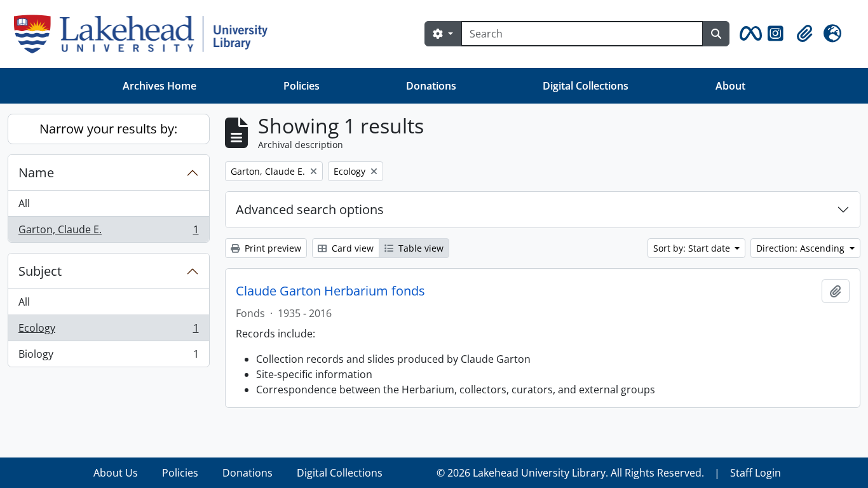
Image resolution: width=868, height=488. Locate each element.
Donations (431, 86)
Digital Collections (585, 86)
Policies (301, 86)
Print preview (271, 248)
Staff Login (755, 473)
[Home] (146, 34)
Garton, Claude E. (108, 232)
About (730, 86)
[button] (749, 34)
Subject (40, 271)
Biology (108, 357)
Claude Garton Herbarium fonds (330, 291)
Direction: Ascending (801, 248)
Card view (351, 248)
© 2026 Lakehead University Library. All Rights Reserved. (570, 473)
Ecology (108, 331)
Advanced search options (310, 209)
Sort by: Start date (693, 248)
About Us (115, 473)
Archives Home (159, 86)
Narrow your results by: (108, 128)
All (24, 203)
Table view (420, 248)
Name (36, 172)
